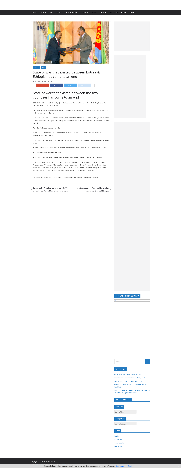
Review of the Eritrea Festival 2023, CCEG (128, 381)
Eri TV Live (114, 13)
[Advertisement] (132, 36)
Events (124, 13)
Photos (86, 13)
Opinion (43, 13)
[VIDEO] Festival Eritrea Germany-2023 (127, 374)
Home (132, 13)
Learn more (120, 466)
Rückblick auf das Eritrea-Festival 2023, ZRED (129, 378)
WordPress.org (119, 446)
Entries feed (118, 439)
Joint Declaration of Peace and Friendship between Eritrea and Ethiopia (92, 189)
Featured (36, 67)
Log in (116, 436)
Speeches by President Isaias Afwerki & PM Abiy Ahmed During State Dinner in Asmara (50, 189)
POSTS (94, 13)
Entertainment (71, 13)
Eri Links (103, 13)
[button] (78, 12)
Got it (130, 466)
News (34, 13)
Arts (51, 13)
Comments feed (119, 443)
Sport (59, 13)
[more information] (93, 85)
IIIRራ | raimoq (48, 81)
